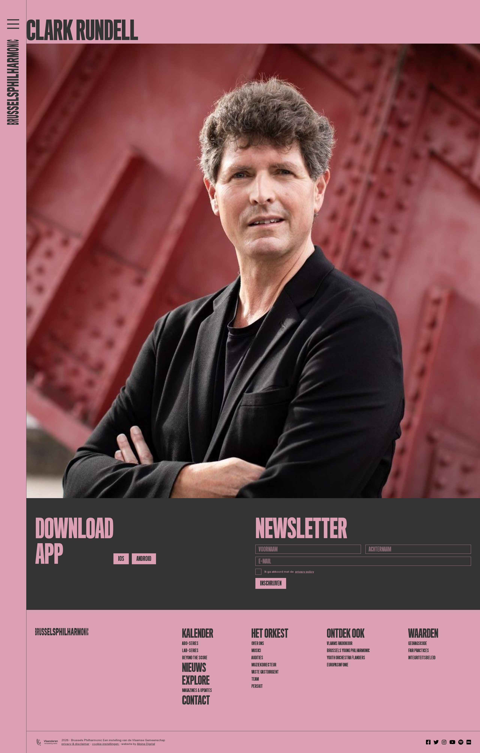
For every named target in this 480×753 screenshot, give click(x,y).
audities (257, 657)
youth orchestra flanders (346, 657)
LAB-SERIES (190, 650)
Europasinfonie (337, 665)
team (255, 679)
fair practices (418, 650)
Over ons (257, 643)
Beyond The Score (194, 657)
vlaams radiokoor (339, 643)
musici (256, 650)
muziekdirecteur (263, 665)
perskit (257, 686)
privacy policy (304, 572)
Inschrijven (270, 583)
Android (143, 558)
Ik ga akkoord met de (289, 572)
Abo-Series (190, 643)
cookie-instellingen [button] (105, 744)
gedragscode (417, 643)
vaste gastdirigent (265, 672)
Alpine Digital (146, 744)
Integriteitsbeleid (421, 657)
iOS (121, 558)
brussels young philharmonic (348, 650)
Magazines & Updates (197, 690)
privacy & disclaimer (75, 744)
